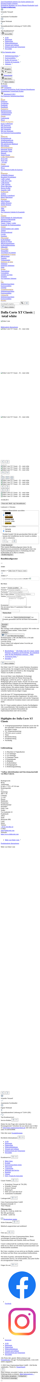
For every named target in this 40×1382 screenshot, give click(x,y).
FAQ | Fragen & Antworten (14, 1176)
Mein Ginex (9, 1161)
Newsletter (8, 49)
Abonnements (5, 91)
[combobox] (10, 304)
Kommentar (5, 605)
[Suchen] (22, 303)
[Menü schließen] (1, 98)
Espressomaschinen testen (13, 1165)
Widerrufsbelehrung (11, 43)
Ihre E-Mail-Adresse (8, 594)
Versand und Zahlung (12, 45)
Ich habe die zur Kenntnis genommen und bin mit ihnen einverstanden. (19, 619)
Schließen (5, 632)
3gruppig (8, 531)
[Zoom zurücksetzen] (7, 477)
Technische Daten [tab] (11, 656)
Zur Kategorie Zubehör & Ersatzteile (13, 212)
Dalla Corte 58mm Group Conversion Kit (14, 884)
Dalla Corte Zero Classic (9, 1086)
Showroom (8, 1167)
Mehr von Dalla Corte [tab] (12, 840)
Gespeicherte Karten (16, 91)
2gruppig (8, 529)
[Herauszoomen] (3, 477)
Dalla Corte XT (6, 1042)
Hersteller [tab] (8, 658)
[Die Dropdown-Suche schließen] (27, 303)
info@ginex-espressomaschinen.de (14, 1128)
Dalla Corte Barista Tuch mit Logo (12, 896)
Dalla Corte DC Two (7, 922)
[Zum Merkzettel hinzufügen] (4, 855)
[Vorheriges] (3, 461)
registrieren (7, 87)
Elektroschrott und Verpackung (15, 47)
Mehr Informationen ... (27, 1374)
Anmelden (4, 86)
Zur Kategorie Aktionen (8, 278)
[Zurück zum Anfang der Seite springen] (3, 1369)
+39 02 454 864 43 (7, 827)
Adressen (23, 89)
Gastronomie (9, 1168)
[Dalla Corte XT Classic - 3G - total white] (15, 329)
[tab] (22, 652)
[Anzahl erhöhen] (14, 541)
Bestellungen (30, 89)
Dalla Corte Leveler (7, 955)
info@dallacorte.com (7, 830)
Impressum (8, 39)
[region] (20, 412)
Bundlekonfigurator (7, 554)
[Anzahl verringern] (4, 541)
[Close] (1, 563)
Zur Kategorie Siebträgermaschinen (12, 96)
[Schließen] (1, 475)
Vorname (4, 590)
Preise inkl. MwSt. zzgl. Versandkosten (13, 503)
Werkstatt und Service (12, 1170)
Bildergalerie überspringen (9, 327)
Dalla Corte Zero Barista (9, 1063)
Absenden (5, 624)
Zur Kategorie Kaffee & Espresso (12, 170)
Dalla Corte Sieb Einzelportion (11, 1004)
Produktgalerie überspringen (10, 843)
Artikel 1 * (4, 571)
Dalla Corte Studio (7, 1019)
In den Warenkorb (7, 545)
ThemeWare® (20, 1367)
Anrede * (4, 588)
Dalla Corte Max (6, 969)
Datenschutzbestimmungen (22, 617)
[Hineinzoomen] (12, 477)
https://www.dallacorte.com (10, 834)
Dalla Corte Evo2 (6, 933)
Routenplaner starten (10, 1219)
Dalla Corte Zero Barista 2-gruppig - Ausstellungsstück (18, 1076)
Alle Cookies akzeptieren (9, 1376)
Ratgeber (8, 1172)
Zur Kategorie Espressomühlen (11, 133)
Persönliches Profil (13, 89)
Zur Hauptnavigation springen (17, 2)
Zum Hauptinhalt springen (9, 2)
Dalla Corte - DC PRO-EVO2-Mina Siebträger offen (18, 871)
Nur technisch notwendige (9, 1378)
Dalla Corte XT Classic (8, 1052)
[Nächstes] (7, 461)
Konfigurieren (22, 1376)
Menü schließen (9, 82)
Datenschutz (9, 41)
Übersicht (4, 89)
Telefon (3, 596)
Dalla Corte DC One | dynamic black (13, 908)
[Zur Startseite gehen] (8, 52)
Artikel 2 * (4, 576)
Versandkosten (5, 1360)
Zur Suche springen (24, 2)
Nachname (5, 592)
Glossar (7, 1174)
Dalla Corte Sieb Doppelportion (11, 990)
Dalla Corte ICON (7, 944)
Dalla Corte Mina (6, 980)
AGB (7, 37)
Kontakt (7, 1163)
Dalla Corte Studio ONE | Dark (11, 1029)
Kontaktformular (17, 1133)
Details (3, 926)
